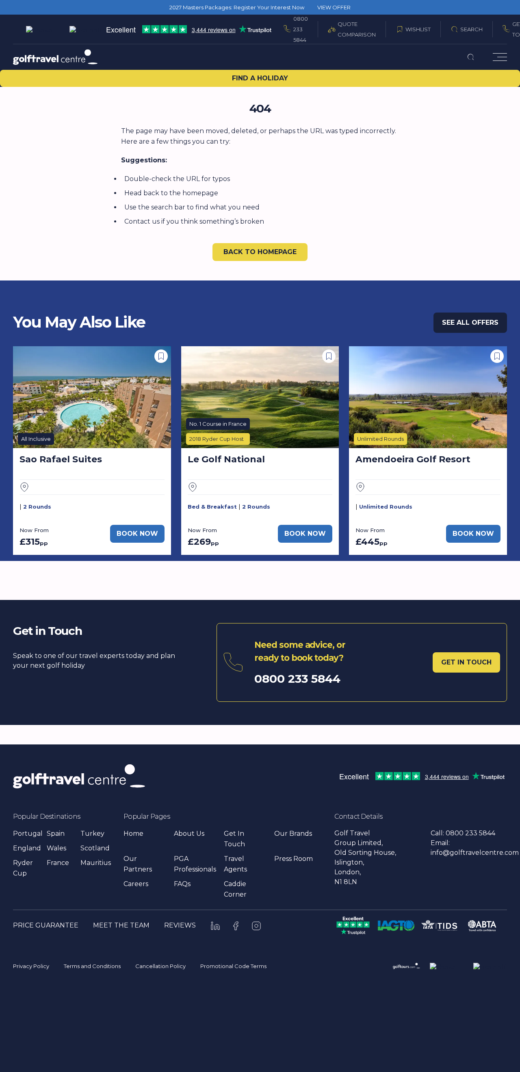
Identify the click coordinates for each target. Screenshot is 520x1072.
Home (133, 833)
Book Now (137, 533)
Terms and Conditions (92, 966)
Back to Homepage (260, 252)
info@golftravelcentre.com (475, 852)
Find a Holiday (260, 78)
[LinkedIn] (215, 926)
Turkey (92, 833)
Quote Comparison (357, 29)
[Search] (471, 57)
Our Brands (293, 833)
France (58, 863)
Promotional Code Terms (233, 966)
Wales (56, 848)
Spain (56, 833)
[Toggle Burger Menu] (500, 57)
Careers (136, 884)
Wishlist (418, 29)
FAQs (182, 884)
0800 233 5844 (300, 29)
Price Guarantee (45, 925)
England (27, 848)
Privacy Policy (31, 966)
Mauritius (95, 863)
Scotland (95, 848)
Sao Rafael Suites (61, 459)
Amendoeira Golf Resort (412, 459)
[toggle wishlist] (161, 356)
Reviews (180, 925)
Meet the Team (121, 925)
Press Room (293, 859)
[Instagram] (256, 926)
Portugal (28, 833)
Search (471, 29)
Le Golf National (226, 459)
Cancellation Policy (160, 966)
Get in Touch (466, 662)
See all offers (470, 322)
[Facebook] (235, 925)
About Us (189, 833)
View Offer (334, 7)
